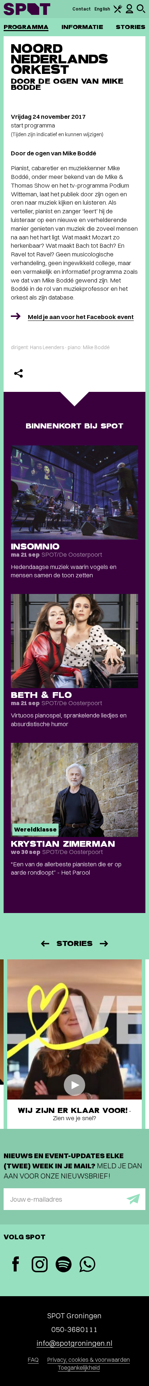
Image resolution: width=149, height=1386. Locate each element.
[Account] (129, 11)
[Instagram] (39, 1265)
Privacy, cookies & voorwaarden (88, 1359)
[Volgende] (104, 944)
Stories (130, 27)
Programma (26, 27)
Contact (81, 9)
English (102, 9)
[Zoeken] (141, 11)
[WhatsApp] (87, 1265)
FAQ (33, 1359)
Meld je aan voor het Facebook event (81, 317)
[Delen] (18, 373)
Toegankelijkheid (79, 1367)
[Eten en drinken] (118, 11)
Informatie (82, 27)
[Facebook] (15, 1265)
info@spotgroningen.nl (74, 1343)
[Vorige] (44, 944)
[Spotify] (63, 1265)
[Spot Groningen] (27, 9)
